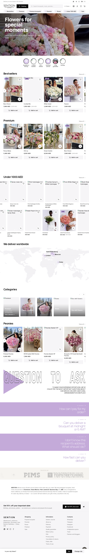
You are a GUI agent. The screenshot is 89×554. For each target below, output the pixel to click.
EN (82, 1)
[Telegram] (76, 1)
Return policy (49, 532)
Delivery (48, 524)
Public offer (49, 541)
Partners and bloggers (73, 534)
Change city (78, 551)
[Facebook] (13, 529)
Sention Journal (50, 519)
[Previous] (79, 294)
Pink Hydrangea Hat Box (9, 204)
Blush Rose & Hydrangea (62, 204)
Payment (48, 527)
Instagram (70, 524)
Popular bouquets (30, 519)
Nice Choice (7, 104)
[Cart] (85, 6)
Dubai (67, 6)
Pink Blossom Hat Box (19, 232)
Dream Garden (48, 151)
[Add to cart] (19, 99)
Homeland (69, 232)
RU (85, 1)
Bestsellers (10, 11)
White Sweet (47, 104)
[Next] (84, 294)
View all (81, 74)
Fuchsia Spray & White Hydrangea (26, 204)
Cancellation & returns (52, 539)
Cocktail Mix (27, 104)
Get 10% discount (73, 506)
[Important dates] (74, 6)
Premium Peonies (8, 354)
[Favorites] (81, 6)
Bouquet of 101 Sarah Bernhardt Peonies (73, 354)
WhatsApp (70, 519)
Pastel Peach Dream (54, 232)
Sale (82, 11)
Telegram (70, 522)
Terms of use (49, 544)
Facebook (70, 527)
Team (68, 532)
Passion (66, 104)
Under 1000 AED (71, 11)
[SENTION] (9, 6)
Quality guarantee (51, 529)
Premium (21, 11)
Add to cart (14, 110)
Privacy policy (50, 536)
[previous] (4, 91)
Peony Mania (7, 151)
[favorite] (19, 79)
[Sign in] (77, 6)
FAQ (47, 534)
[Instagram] (79, 1)
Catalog (23, 6)
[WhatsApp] (73, 1)
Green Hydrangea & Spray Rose (38, 233)
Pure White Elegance (44, 204)
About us (48, 522)
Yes (69, 551)
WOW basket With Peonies (31, 354)
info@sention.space (72, 529)
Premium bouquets (35, 11)
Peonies (49, 11)
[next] (85, 91)
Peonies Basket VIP (49, 354)
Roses (59, 11)
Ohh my (26, 151)
